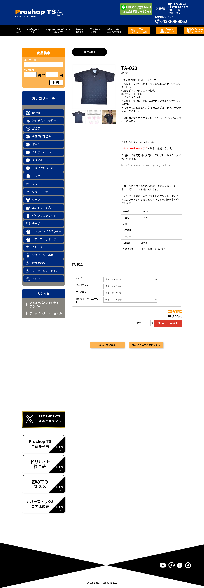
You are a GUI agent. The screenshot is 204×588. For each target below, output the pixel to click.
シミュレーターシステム (134, 148)
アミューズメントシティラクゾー (44, 304)
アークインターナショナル (46, 313)
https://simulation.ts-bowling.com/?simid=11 (146, 165)
